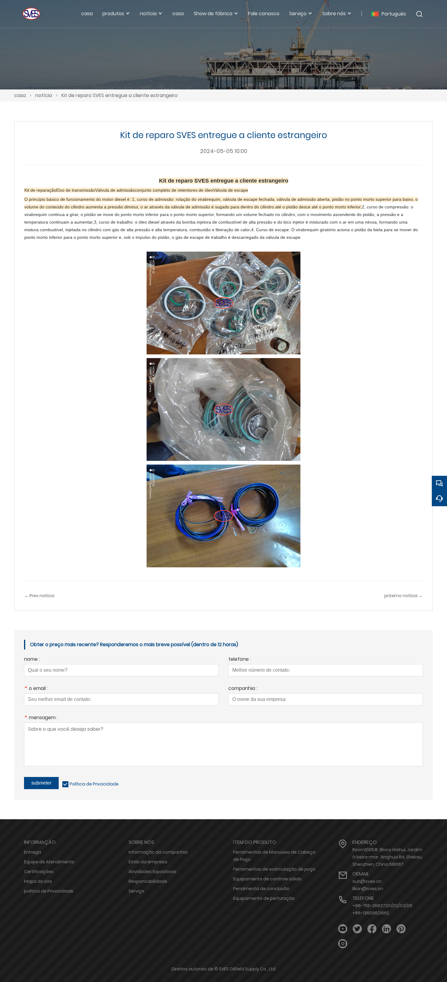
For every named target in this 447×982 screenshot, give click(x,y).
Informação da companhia (158, 852)
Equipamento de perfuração (264, 898)
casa (20, 95)
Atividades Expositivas (152, 872)
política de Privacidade (48, 891)
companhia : (242, 689)
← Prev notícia (39, 596)
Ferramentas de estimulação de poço (274, 869)
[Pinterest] (401, 929)
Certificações (39, 872)
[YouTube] (343, 929)
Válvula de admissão (115, 190)
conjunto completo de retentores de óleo (174, 190)
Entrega (32, 852)
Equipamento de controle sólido (267, 879)
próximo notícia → (403, 596)
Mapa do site (38, 881)
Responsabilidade (148, 881)
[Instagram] (343, 944)
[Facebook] (372, 929)
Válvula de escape (230, 190)
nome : (32, 660)
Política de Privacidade (94, 784)
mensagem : (41, 718)
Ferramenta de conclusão (261, 889)
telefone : (239, 660)
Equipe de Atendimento (49, 862)
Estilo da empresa (148, 862)
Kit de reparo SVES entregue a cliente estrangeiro (119, 95)
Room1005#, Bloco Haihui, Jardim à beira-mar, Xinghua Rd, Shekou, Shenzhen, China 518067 (387, 857)
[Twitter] (357, 929)
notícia (43, 95)
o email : (36, 689)
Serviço (136, 891)
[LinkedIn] (386, 929)
